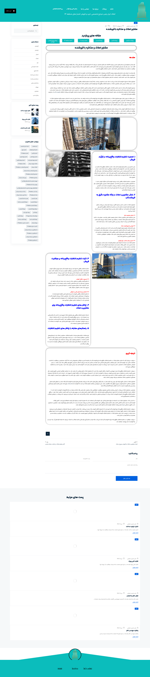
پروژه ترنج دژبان (26, 212)
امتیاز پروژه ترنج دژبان (32, 160)
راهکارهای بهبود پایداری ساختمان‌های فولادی (27, 188)
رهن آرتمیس (34, 198)
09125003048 (72, 9)
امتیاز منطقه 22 (24, 153)
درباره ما (95, 9)
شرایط (123, 405)
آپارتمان (36, 46)
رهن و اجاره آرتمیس (23, 198)
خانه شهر (36, 71)
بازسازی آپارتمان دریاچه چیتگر (30, 170)
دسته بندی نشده (34, 75)
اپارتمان (36, 50)
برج (37, 63)
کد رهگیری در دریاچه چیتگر (31, 230)
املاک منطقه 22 (21, 164)
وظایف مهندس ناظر (132, 631)
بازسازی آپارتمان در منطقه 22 (22, 167)
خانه (112, 9)
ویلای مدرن (35, 95)
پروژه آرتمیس (22, 209)
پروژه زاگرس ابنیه (33, 219)
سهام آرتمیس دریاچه (22, 202)
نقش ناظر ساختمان (25, 128)
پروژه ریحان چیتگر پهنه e (31, 216)
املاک (77, 109)
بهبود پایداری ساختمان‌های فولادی (29, 181)
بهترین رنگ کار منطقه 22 (32, 184)
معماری (36, 91)
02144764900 (58, 9)
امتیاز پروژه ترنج (23, 157)
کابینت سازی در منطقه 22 (23, 223)
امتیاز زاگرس (34, 153)
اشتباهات (69, 384)
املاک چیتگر (34, 167)
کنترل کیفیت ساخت (25, 111)
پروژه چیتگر (34, 223)
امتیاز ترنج (24, 150)
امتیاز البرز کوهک (33, 150)
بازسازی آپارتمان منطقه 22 (31, 174)
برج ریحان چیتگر (22, 177)
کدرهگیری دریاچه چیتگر (31, 237)
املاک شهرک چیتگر (33, 164)
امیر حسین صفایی (131, 26)
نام (137, 459)
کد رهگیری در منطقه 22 (32, 233)
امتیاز (135, 23)
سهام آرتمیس (34, 202)
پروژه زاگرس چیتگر (22, 219)
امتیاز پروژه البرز (34, 157)
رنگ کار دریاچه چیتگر (20, 191)
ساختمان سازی (34, 83)
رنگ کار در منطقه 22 (33, 191)
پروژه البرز (35, 212)
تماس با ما (85, 9)
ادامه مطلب (135, 533)
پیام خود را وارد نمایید (132, 465)
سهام (37, 87)
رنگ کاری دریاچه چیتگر (21, 195)
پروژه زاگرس (20, 216)
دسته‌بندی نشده (34, 79)
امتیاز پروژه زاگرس (21, 160)
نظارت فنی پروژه (26, 119)
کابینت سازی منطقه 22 (32, 226)
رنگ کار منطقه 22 (33, 195)
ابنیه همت (34, 146)
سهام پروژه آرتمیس (33, 209)
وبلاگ (104, 9)
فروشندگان (57, 92)
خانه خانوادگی (34, 67)
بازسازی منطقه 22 (33, 177)
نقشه (60, 668)
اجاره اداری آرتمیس (25, 146)
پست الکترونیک (86, 459)
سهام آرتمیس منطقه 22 (32, 205)
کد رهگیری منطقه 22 (32, 240)
